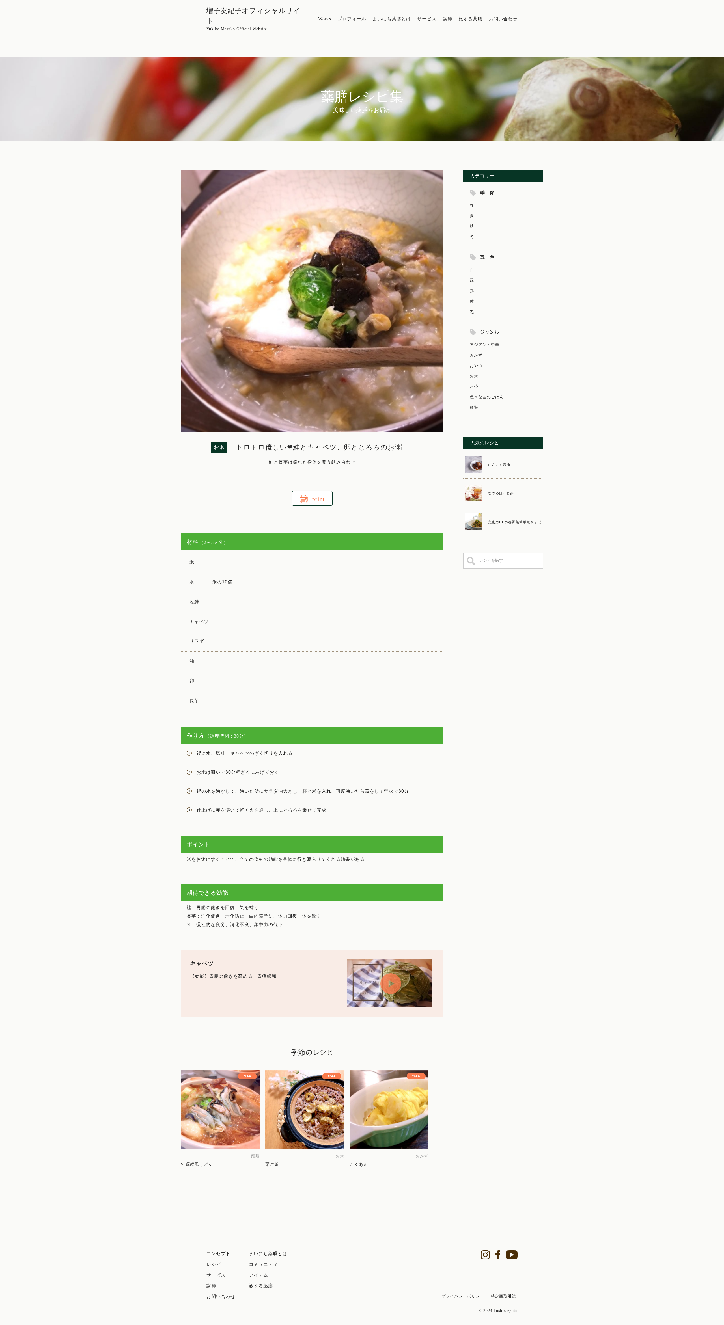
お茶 (474, 386)
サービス (426, 18)
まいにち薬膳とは (391, 18)
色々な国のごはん (487, 397)
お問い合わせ (503, 18)
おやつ (476, 365)
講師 (447, 18)
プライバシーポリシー (462, 1296)
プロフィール (351, 18)
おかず (476, 355)
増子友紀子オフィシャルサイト (253, 19)
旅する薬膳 (470, 18)
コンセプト (218, 1253)
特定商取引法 (503, 1296)
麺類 (474, 407)
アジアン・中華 (484, 344)
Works (324, 18)
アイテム (258, 1275)
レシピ (213, 1264)
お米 (474, 376)
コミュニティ (263, 1264)
